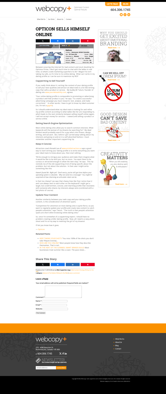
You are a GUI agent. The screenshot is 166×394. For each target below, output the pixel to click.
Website (39, 309)
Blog (125, 4)
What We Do (41, 19)
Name (39, 301)
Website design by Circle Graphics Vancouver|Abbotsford (115, 381)
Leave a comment (74, 273)
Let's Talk (112, 4)
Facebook (125, 14)
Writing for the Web (62, 273)
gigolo (49, 105)
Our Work (51, 19)
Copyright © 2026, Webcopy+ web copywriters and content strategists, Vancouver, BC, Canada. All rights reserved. (101, 378)
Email (38, 305)
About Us (60, 19)
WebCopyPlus (62, 8)
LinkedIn (128, 14)
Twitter (121, 14)
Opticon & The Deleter (49, 273)
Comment (40, 297)
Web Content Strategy (78, 270)
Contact (68, 19)
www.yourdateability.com (55, 92)
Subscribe (61, 368)
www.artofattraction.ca (71, 148)
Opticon (41, 229)
